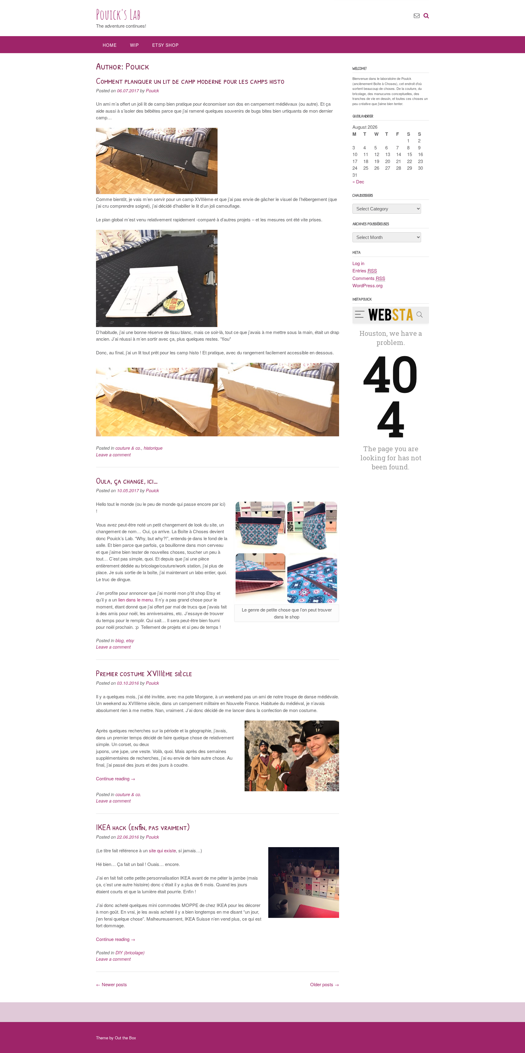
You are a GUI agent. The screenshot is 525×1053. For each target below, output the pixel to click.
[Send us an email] (417, 15)
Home (110, 45)
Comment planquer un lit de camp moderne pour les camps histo (190, 81)
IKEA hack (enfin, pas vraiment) (143, 827)
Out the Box (125, 1038)
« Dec (358, 181)
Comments (368, 278)
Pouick (152, 90)
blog (119, 640)
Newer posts (111, 984)
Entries (364, 270)
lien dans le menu (135, 599)
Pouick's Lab (118, 14)
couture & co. (128, 448)
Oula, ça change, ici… (127, 480)
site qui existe (162, 850)
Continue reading (115, 778)
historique (153, 448)
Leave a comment (113, 455)
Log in (358, 263)
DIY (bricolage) (130, 952)
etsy (130, 640)
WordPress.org (367, 285)
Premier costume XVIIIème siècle (144, 673)
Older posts (324, 984)
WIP (134, 45)
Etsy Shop (165, 45)
